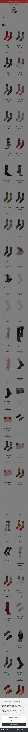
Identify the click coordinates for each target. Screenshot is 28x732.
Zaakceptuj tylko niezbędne (14, 717)
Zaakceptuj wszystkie (14, 724)
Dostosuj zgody (14, 720)
